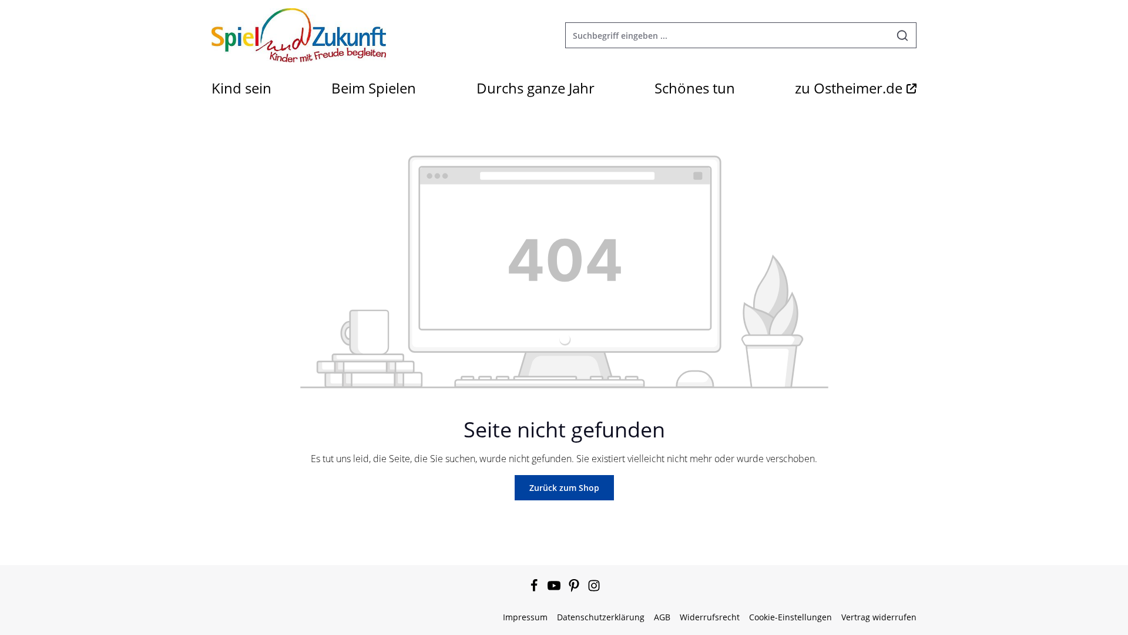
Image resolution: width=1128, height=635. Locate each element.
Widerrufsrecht (710, 617)
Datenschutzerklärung (600, 617)
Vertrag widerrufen (878, 617)
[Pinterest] (575, 588)
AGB (662, 617)
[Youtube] (555, 588)
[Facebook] (535, 588)
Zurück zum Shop (564, 487)
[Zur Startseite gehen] (299, 35)
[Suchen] (902, 35)
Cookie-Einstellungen (790, 617)
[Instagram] (594, 588)
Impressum (525, 617)
